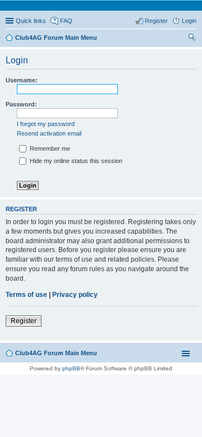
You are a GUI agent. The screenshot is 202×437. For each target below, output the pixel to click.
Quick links (31, 20)
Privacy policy (75, 295)
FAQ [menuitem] (66, 20)
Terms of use (26, 295)
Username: (22, 80)
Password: (21, 104)
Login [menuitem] (189, 20)
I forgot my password (46, 123)
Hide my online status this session (75, 160)
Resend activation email (49, 133)
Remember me (49, 148)
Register (23, 321)
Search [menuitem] (191, 38)
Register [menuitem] (156, 20)
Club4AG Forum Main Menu (56, 353)
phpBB (71, 368)
